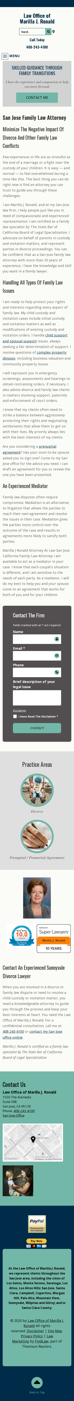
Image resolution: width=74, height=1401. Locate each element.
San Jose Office (13, 1115)
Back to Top (37, 1392)
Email (19, 648)
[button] (11, 56)
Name (18, 631)
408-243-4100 (37, 47)
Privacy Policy (32, 1336)
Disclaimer (19, 710)
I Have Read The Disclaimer (38, 716)
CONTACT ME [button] (37, 97)
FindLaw (41, 1341)
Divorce (37, 811)
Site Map (55, 1331)
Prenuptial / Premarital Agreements (37, 857)
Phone (18, 665)
